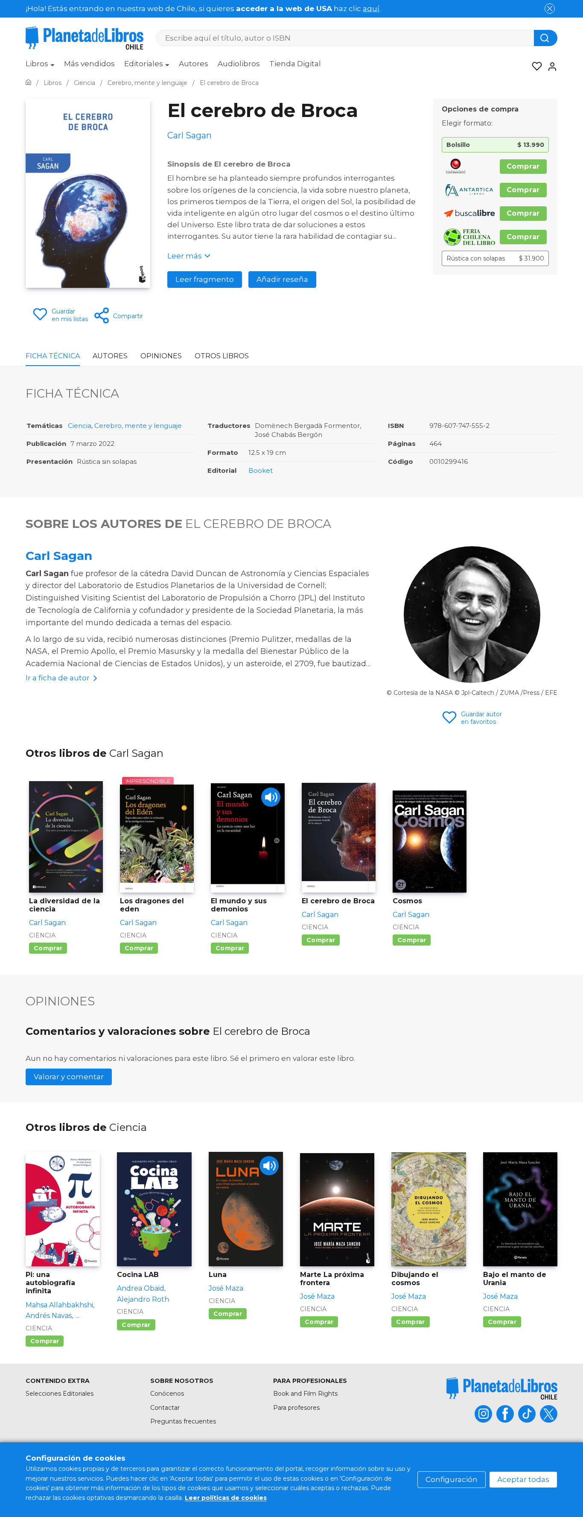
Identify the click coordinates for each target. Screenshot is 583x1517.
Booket (260, 470)
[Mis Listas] (534, 67)
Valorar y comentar (69, 1076)
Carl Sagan (59, 555)
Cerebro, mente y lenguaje (138, 426)
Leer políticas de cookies (226, 1498)
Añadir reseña (282, 279)
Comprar (523, 166)
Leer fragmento (204, 279)
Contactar (165, 1408)
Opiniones (161, 356)
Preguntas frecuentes (183, 1421)
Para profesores (296, 1408)
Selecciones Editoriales (59, 1393)
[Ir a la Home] (28, 83)
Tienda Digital (295, 63)
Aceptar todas (523, 1479)
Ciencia (79, 426)
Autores (193, 63)
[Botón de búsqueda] (545, 38)
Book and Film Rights (305, 1393)
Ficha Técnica (53, 356)
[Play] (270, 797)
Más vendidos (89, 63)
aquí (371, 8)
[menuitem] (40, 66)
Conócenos (167, 1393)
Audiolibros (239, 63)
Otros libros (222, 356)
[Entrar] (549, 67)
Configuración (452, 1479)
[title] (501, 1388)
